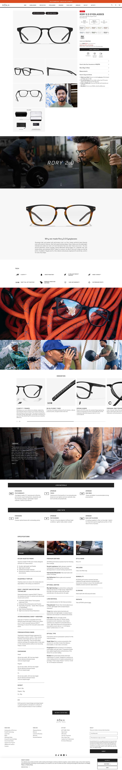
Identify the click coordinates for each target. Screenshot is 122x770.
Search (112, 5)
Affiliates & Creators (9, 744)
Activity (93, 5)
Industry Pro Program (10, 742)
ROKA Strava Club (66, 755)
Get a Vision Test (65, 737)
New (25, 5)
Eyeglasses (52, 5)
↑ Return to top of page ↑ (61, 712)
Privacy (99, 747)
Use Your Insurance (66, 735)
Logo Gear (7, 733)
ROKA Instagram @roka (56, 755)
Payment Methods (37, 737)
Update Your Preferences (67, 739)
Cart (119, 5)
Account (116, 5)
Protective (43, 5)
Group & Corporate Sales (11, 739)
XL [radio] (104, 21)
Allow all (107, 760)
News (6, 735)
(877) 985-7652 (65, 730)
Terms (96, 747)
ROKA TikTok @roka (58, 755)
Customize (106, 764)
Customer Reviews (37, 733)
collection (100, 77)
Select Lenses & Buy (94, 49)
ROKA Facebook (61, 755)
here (90, 602)
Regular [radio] (94, 21)
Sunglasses (33, 5)
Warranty (35, 735)
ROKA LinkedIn (64, 755)
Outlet (86, 5)
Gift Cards (63, 733)
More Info (35, 727)
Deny (107, 767)
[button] (38, 13)
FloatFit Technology (9, 732)
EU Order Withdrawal (66, 741)
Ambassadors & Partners (11, 730)
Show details (24, 766)
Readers (61, 5)
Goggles (78, 5)
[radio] (82, 28)
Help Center (64, 732)
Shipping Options (37, 730)
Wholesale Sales (8, 737)
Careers (7, 746)
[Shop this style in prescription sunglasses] (82, 37)
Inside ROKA (7, 727)
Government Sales (9, 741)
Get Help (63, 727)
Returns (35, 732)
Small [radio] (84, 21)
